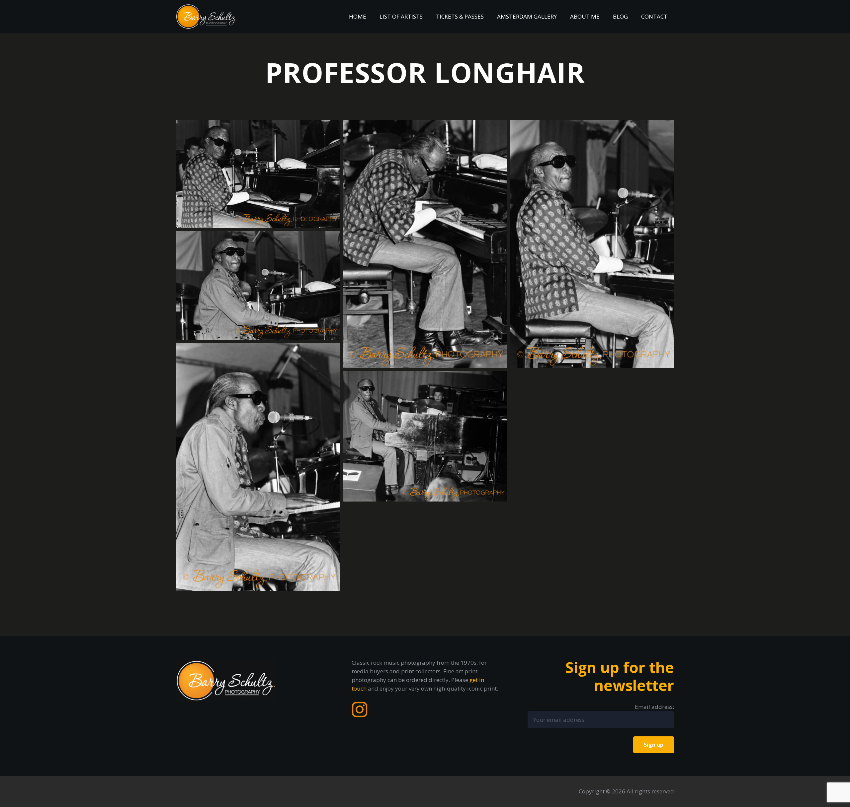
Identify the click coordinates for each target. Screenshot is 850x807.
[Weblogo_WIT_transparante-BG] (206, 16)
